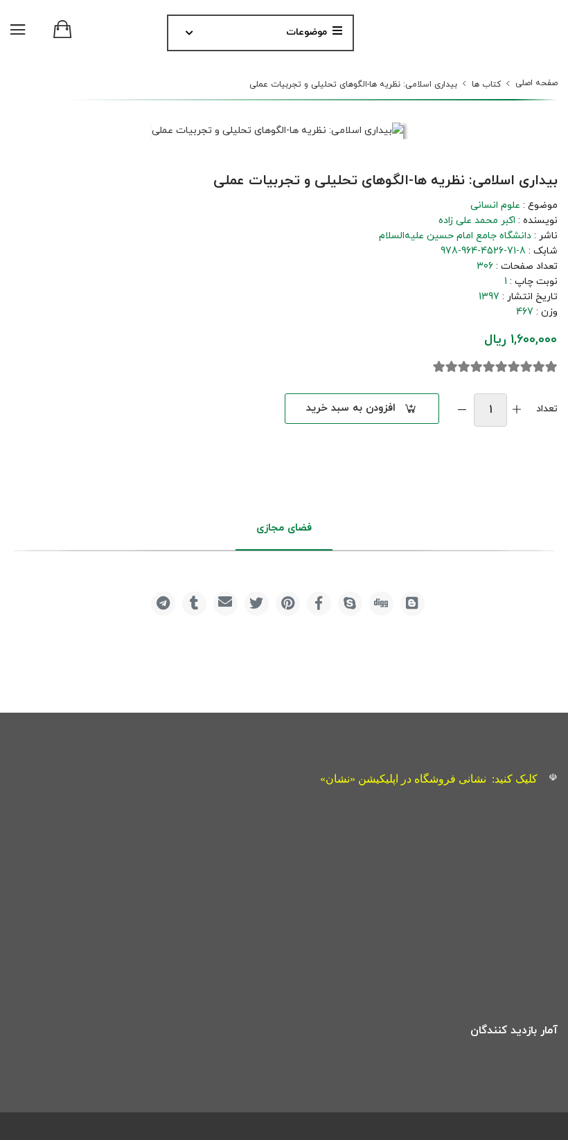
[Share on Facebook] (319, 603)
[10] (439, 367)
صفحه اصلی (536, 83)
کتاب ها (486, 84)
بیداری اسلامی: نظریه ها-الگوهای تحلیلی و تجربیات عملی (353, 84)
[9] (451, 367)
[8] (464, 367)
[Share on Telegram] (163, 603)
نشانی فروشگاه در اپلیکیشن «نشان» (403, 779)
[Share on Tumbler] (194, 603)
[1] (551, 367)
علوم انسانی (495, 205)
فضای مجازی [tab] (284, 528)
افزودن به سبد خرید (351, 408)
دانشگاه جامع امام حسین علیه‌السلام (455, 235)
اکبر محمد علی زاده (476, 220)
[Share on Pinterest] (288, 603)
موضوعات (306, 32)
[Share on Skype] (350, 603)
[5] (501, 367)
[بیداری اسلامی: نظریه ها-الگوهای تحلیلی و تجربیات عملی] (277, 131)
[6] (489, 367)
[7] (476, 367)
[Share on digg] (381, 603)
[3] (526, 367)
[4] (514, 367)
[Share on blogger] (412, 603)
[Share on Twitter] (257, 603)
